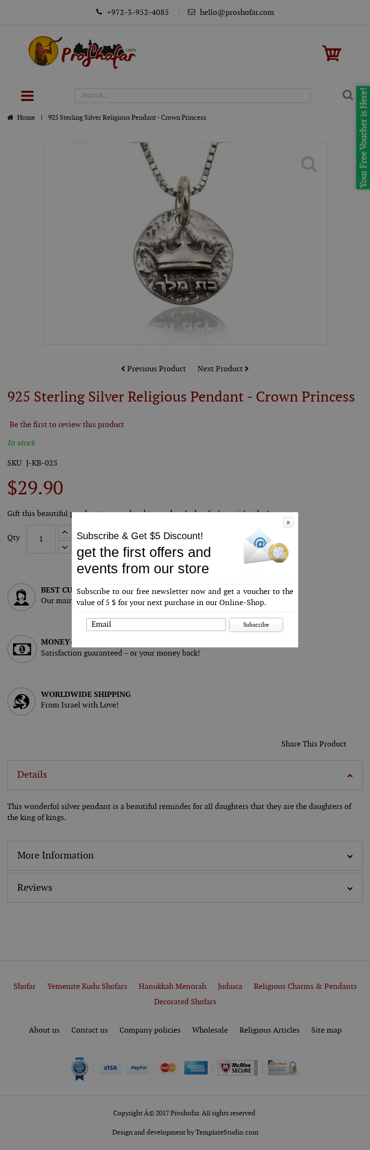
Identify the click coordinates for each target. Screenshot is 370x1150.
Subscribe (256, 624)
